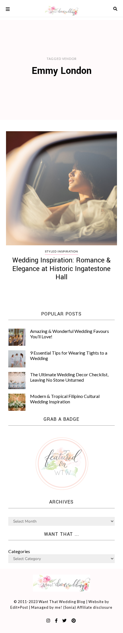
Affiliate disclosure (94, 607)
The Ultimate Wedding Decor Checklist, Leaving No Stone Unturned (69, 377)
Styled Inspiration (61, 251)
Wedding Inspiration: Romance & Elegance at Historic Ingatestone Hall (61, 269)
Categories (19, 551)
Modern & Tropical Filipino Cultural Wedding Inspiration (65, 398)
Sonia (70, 607)
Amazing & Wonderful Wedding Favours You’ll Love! (69, 333)
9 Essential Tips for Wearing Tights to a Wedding (68, 355)
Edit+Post (19, 607)
